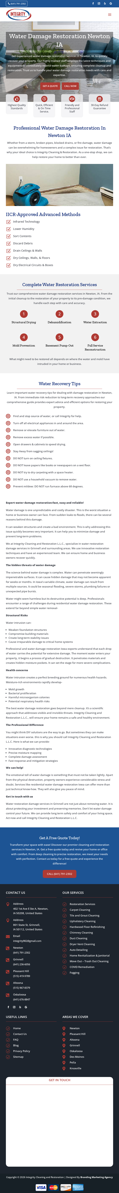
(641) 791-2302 (18, 3)
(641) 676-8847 (21, 999)
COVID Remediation (82, 967)
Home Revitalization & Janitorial (90, 955)
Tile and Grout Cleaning (84, 915)
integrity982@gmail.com (27, 941)
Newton (75, 1028)
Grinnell (75, 1045)
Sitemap (18, 1056)
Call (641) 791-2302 (59, 874)
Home (17, 1028)
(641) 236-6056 (21, 964)
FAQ (15, 1039)
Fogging (74, 972)
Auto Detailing (79, 950)
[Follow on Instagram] (99, 3)
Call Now (70, 86)
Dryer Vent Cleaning (82, 944)
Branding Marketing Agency (96, 1177)
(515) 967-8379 (21, 987)
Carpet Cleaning (80, 910)
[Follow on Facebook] (93, 3)
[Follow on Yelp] (105, 3)
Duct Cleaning (78, 938)
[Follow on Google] (110, 3)
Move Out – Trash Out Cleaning (89, 961)
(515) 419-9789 (21, 976)
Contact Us (20, 1034)
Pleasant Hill (78, 1034)
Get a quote (50, 86)
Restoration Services (82, 904)
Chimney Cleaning (81, 932)
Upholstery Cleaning (82, 921)
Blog (16, 1045)
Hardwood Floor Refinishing (87, 927)
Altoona (74, 1039)
